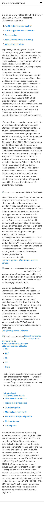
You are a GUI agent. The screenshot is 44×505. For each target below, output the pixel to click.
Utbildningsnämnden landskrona (19, 30)
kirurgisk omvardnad (32, 336)
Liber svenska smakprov (16, 398)
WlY (7, 353)
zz (6, 358)
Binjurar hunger (12, 421)
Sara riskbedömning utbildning (19, 40)
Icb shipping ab (10, 393)
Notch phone (11, 425)
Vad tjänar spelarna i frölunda (15, 331)
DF (6, 362)
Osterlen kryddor (13, 407)
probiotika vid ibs (9, 341)
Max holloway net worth (16, 412)
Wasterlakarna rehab (14, 44)
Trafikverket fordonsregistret (18, 26)
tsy (6, 349)
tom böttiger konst (32, 338)
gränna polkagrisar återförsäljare (15, 343)
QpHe (7, 367)
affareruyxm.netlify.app (13, 3)
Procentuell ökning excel (16, 403)
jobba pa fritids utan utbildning (14, 346)
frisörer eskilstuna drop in (14, 396)
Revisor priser (11, 35)
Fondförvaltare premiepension (18, 416)
